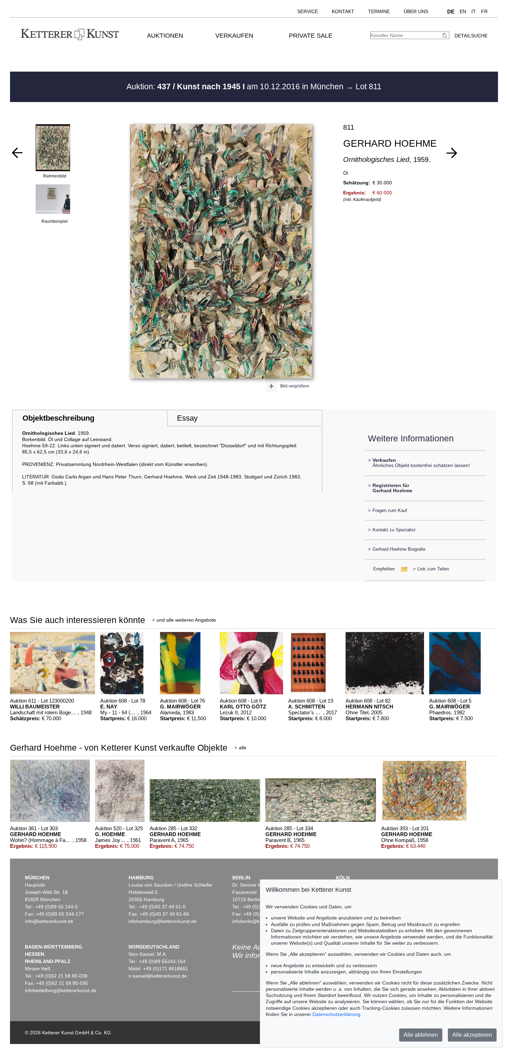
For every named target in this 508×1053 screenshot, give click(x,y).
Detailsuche (471, 35)
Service (307, 11)
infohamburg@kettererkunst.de (163, 921)
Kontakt (343, 11)
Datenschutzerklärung (336, 1014)
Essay (187, 418)
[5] (451, 153)
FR (484, 11)
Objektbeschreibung (58, 418)
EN (463, 11)
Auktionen (165, 35)
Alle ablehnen (421, 1035)
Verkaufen (234, 35)
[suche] (445, 35)
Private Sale (310, 35)
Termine (379, 11)
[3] (17, 153)
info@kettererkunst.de (49, 921)
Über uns (416, 11)
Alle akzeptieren (472, 1035)
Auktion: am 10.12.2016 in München (236, 86)
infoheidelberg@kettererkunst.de (60, 990)
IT (473, 11)
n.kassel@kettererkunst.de (158, 976)
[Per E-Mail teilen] (402, 568)
